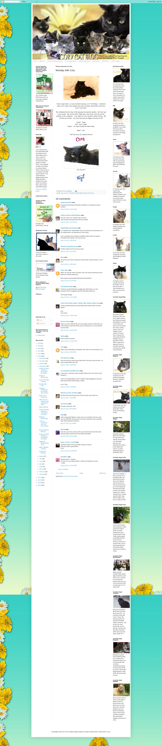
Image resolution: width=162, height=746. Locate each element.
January (42, 474)
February (42, 471)
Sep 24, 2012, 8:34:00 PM (68, 409)
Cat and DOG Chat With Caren (70, 371)
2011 (39, 477)
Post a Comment (63, 469)
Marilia (63, 336)
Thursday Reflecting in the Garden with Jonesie (43, 390)
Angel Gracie (95, 61)
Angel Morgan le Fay (84, 61)
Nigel (77, 193)
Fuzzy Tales (64, 270)
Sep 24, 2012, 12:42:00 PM (69, 341)
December (42, 358)
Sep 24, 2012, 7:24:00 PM (68, 387)
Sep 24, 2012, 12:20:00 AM (69, 209)
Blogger (108, 732)
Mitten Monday (43, 407)
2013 (39, 353)
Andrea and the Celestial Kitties (70, 215)
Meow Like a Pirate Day (43, 396)
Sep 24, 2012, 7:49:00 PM (68, 398)
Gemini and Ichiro (66, 202)
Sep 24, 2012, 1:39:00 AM (68, 240)
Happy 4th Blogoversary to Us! (44, 443)
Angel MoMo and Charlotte (69, 228)
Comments (41, 323)
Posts (40, 320)
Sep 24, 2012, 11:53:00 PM (69, 465)
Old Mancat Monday (42, 452)
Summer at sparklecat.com (69, 246)
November (42, 361)
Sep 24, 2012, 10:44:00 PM (69, 436)
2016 (39, 346)
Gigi (62, 415)
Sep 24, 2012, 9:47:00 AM (68, 281)
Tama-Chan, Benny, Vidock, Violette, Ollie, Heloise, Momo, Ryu (80, 303)
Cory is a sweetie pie (69, 193)
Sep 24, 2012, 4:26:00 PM (68, 365)
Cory (62, 193)
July (40, 459)
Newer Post (59, 473)
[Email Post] (75, 191)
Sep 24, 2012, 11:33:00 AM (69, 330)
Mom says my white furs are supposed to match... (44, 402)
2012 (39, 356)
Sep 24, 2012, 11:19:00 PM (69, 451)
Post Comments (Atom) (71, 476)
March (41, 469)
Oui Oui (63, 429)
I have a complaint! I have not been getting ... (43, 424)
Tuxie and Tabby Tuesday (44, 380)
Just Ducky (64, 404)
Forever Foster (65, 321)
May (40, 464)
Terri (62, 347)
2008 (39, 485)
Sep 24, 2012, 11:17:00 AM (69, 297)
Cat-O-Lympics (115, 61)
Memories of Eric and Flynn (69, 393)
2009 (39, 482)
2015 (39, 348)
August (41, 456)
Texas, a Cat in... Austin (68, 442)
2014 (39, 351)
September (42, 366)
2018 (39, 343)
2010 (39, 480)
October (41, 363)
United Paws (105, 61)
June (41, 461)
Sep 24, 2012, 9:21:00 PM (68, 423)
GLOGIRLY (64, 457)
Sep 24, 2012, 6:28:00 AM (68, 264)
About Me (42, 61)
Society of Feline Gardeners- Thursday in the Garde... (44, 371)
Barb (62, 257)
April (40, 466)
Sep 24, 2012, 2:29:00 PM (68, 352)
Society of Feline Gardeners (54, 61)
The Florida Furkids (67, 286)
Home (35, 61)
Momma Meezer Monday (44, 430)
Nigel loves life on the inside (86, 193)
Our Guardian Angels (70, 61)
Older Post (103, 473)
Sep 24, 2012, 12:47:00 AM (69, 222)
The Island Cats (65, 358)
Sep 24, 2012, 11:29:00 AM (69, 315)
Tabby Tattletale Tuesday (43, 448)
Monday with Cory (43, 384)
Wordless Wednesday (43, 376)
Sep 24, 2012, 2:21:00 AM (68, 251)
